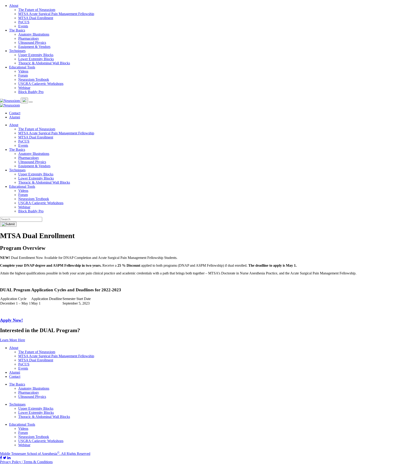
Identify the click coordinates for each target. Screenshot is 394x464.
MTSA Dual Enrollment (35, 18)
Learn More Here (12, 340)
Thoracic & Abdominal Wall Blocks (44, 63)
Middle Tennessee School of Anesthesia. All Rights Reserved (45, 454)
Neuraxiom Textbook (33, 79)
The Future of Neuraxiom (36, 10)
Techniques (17, 51)
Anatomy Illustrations (33, 34)
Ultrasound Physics (32, 42)
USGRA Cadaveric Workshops (40, 84)
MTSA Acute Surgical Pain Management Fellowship (56, 14)
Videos (23, 71)
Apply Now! (11, 320)
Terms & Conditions (38, 462)
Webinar (24, 88)
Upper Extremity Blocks (35, 55)
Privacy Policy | (11, 462)
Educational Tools (22, 67)
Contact (14, 113)
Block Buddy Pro (31, 92)
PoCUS (23, 22)
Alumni (14, 117)
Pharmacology (28, 38)
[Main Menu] (31, 102)
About (13, 6)
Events (23, 26)
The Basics (17, 30)
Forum (23, 75)
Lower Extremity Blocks (36, 59)
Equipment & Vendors (34, 47)
